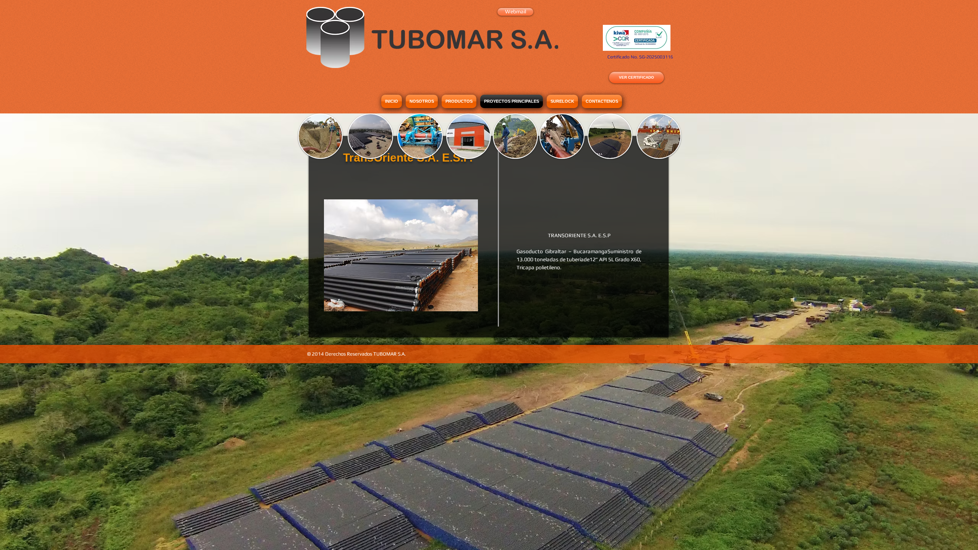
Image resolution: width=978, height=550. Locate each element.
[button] (401, 255)
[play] (462, 304)
